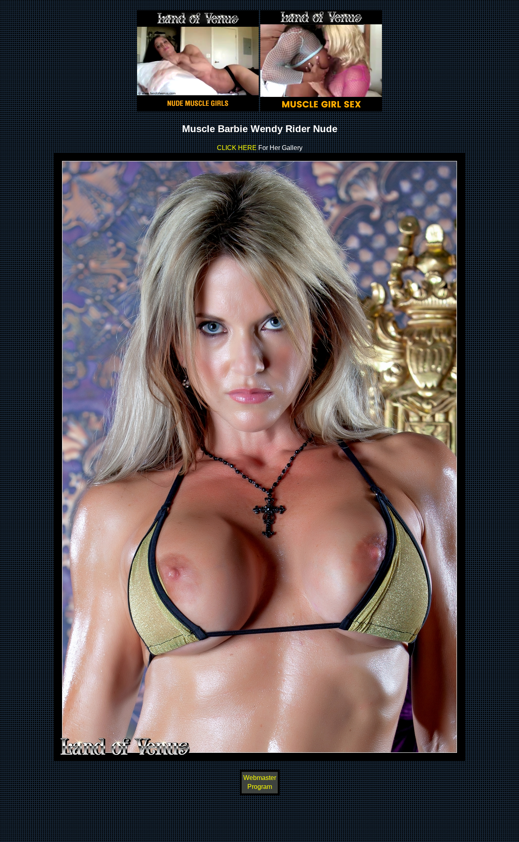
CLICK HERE (237, 147)
